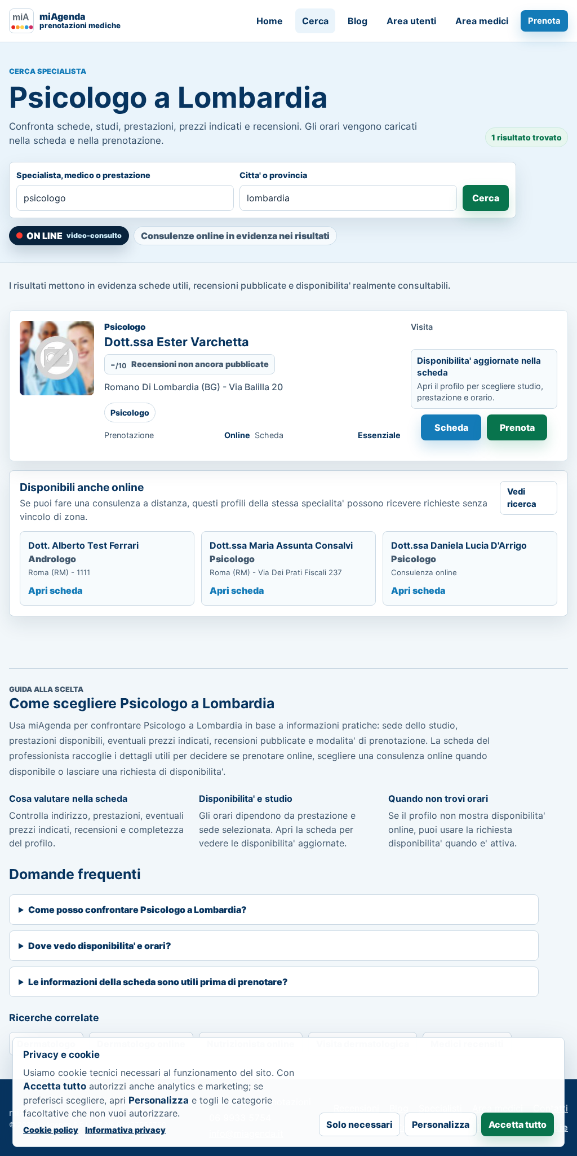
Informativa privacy (125, 1130)
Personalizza (440, 1124)
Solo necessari (359, 1124)
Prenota (544, 21)
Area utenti (411, 21)
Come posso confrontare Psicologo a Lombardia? (137, 909)
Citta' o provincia (273, 175)
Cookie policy (50, 1130)
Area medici (481, 21)
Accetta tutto (518, 1124)
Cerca (315, 21)
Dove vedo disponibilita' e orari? (99, 945)
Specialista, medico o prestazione (83, 175)
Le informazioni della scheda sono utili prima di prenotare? (158, 981)
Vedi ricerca (521, 498)
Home (269, 21)
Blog (357, 21)
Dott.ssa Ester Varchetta (176, 341)
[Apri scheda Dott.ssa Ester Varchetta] (57, 358)
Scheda (451, 427)
